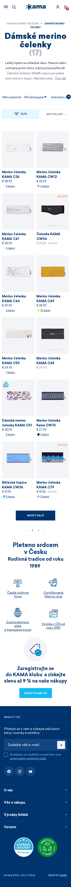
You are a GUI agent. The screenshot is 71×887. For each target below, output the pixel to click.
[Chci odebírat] (61, 745)
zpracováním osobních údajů (28, 758)
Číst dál (60, 78)
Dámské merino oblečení (22, 23)
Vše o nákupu (14, 802)
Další (45, 531)
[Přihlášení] (58, 7)
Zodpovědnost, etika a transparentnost (17, 626)
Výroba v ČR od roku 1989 (53, 626)
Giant (63, 875)
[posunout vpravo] (68, 96)
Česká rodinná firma (18, 594)
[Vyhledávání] (14, 7)
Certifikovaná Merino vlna (53, 594)
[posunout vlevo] (2, 96)
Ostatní (10, 827)
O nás (8, 790)
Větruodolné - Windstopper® (24, 97)
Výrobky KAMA (16, 815)
